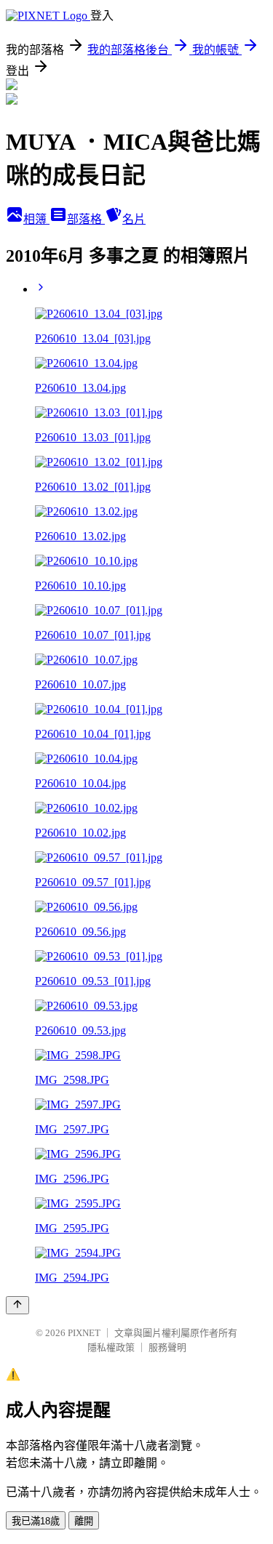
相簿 (36, 219)
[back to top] (17, 1305)
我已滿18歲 (36, 1521)
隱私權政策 (111, 1347)
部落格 (86, 219)
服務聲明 (167, 1347)
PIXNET (84, 1332)
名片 (134, 219)
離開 (83, 1521)
